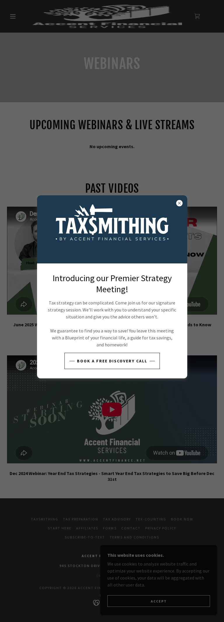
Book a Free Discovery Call (112, 361)
